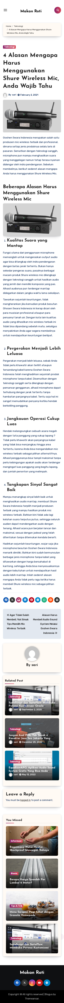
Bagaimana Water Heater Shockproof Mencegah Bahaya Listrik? (29, 850)
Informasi (16, 841)
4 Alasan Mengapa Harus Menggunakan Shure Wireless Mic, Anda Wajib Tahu (31, 70)
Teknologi (9, 47)
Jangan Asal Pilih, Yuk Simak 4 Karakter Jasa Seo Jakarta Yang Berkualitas (29, 738)
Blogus (49, 994)
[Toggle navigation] (5, 10)
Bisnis (14, 873)
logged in (25, 800)
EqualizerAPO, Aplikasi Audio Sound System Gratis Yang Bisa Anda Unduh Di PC (32, 771)
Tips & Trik (16, 906)
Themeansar (32, 998)
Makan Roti (31, 11)
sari (14, 95)
